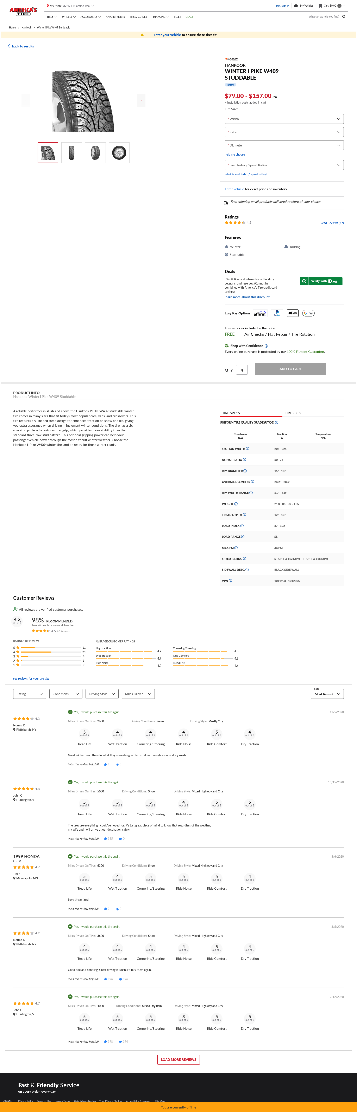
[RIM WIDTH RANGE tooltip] (251, 493)
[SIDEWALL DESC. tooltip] (247, 570)
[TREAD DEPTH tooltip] (244, 515)
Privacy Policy (25, 1101)
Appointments (115, 16)
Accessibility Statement (138, 1101)
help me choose (235, 154)
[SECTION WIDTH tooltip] (247, 449)
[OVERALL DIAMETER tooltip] (252, 482)
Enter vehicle (234, 189)
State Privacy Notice (85, 1101)
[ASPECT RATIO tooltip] (244, 460)
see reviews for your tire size (31, 678)
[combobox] (229, 119)
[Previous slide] (25, 100)
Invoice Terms (62, 1101)
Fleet (177, 16)
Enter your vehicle (168, 34)
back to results (23, 46)
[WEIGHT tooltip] (236, 504)
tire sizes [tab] (293, 413)
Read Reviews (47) (332, 223)
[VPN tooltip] (230, 581)
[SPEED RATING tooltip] (244, 559)
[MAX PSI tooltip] (236, 548)
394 (125, 1041)
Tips (138, 16)
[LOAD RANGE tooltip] (242, 537)
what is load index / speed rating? (246, 174)
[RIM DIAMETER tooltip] (245, 471)
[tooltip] (266, 346)
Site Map (160, 1101)
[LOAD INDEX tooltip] (242, 526)
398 (110, 1041)
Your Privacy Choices (110, 1101)
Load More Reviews (178, 1059)
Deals (189, 16)
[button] (51, 647)
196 (110, 979)
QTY (229, 369)
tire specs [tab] (231, 413)
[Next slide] (141, 100)
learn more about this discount (247, 296)
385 (110, 838)
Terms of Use (44, 1101)
